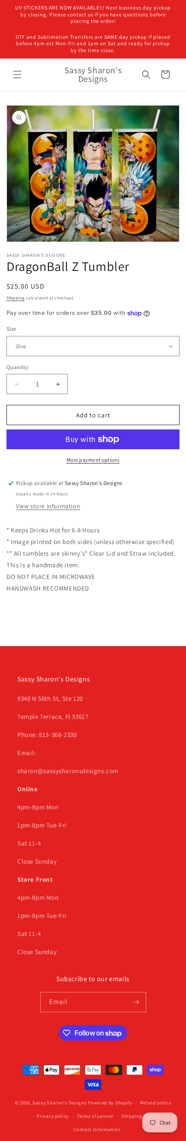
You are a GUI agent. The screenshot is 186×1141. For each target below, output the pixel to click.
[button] (17, 74)
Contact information (97, 1129)
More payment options (93, 460)
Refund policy (155, 1103)
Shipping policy (139, 1116)
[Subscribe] (136, 1002)
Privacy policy (53, 1116)
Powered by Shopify (110, 1103)
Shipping (15, 298)
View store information (48, 506)
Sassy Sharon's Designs (59, 1103)
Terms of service (95, 1116)
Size (11, 329)
